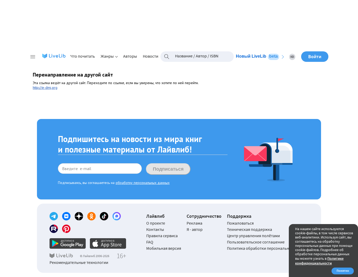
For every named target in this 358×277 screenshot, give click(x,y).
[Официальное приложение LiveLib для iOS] (108, 243)
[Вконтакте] (66, 216)
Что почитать (82, 56)
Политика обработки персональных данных (267, 248)
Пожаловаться (240, 223)
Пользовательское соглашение (256, 242)
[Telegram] (54, 216)
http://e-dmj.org (45, 87)
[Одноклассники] (91, 216)
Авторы (130, 56)
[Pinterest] (66, 229)
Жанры (107, 56)
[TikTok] (104, 216)
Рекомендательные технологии (79, 262)
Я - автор (195, 229)
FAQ (149, 242)
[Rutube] (54, 229)
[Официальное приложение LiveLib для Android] (68, 243)
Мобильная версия (163, 248)
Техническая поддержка (249, 229)
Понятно (343, 271)
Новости (150, 56)
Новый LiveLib (257, 56)
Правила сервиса (162, 235)
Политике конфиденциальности (319, 260)
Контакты (155, 229)
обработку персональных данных (143, 183)
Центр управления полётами (253, 235)
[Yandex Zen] (79, 216)
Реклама (194, 223)
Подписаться (168, 169)
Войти (314, 56)
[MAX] (116, 216)
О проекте (155, 223)
